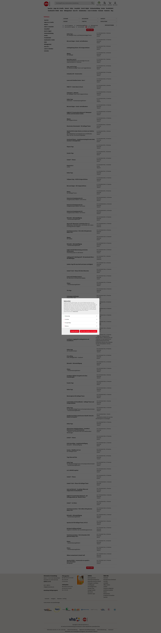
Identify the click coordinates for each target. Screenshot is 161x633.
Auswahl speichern (74, 331)
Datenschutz (75, 311)
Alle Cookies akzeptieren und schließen (88, 331)
